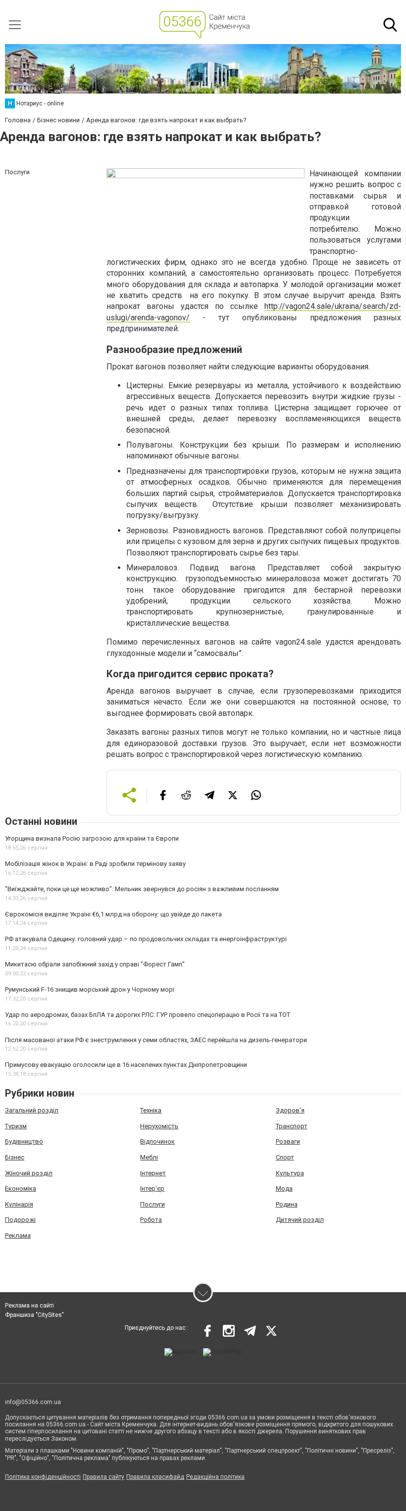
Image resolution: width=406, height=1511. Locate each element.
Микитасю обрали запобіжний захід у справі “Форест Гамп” (95, 964)
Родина (287, 1204)
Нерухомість (159, 1126)
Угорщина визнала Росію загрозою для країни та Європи (92, 838)
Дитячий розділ (300, 1219)
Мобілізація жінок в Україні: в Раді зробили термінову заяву (95, 863)
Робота (151, 1219)
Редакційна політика (215, 1476)
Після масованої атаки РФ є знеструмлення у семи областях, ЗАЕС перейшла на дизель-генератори (156, 1040)
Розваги (288, 1141)
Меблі (149, 1157)
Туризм (16, 1126)
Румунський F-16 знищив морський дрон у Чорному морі (89, 989)
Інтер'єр (152, 1188)
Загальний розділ (31, 1110)
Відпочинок (157, 1141)
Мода (284, 1188)
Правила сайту (103, 1476)
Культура (290, 1173)
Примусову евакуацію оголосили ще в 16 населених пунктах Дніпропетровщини (126, 1064)
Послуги (152, 1204)
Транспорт (291, 1126)
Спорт (285, 1157)
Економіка (20, 1188)
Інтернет (153, 1173)
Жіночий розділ (28, 1173)
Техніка (150, 1110)
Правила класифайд (155, 1476)
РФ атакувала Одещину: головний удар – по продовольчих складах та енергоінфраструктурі (146, 939)
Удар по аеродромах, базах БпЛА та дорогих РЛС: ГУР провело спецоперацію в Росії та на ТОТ (147, 1014)
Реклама (18, 1235)
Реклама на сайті (29, 1305)
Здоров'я (290, 1110)
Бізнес (14, 1157)
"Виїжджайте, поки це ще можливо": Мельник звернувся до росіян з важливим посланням (142, 889)
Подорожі (20, 1219)
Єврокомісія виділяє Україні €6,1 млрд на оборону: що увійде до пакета (113, 914)
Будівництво (24, 1141)
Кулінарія (19, 1204)
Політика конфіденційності (43, 1476)
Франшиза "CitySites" (34, 1314)
